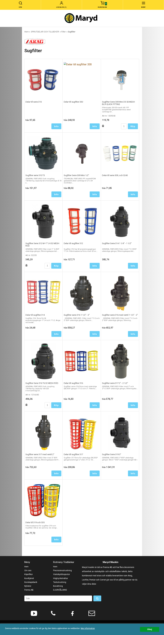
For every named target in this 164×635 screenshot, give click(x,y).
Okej (149, 629)
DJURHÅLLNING (60, 590)
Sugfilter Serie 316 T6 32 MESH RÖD (41, 383)
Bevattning (58, 586)
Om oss (27, 570)
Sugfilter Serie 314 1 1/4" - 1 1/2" (117, 243)
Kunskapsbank (30, 582)
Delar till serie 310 (33, 102)
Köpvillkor (28, 574)
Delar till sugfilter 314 (35, 315)
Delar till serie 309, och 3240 (115, 175)
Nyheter (27, 586)
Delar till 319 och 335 (35, 522)
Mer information (88, 628)
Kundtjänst (29, 578)
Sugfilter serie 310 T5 (35, 175)
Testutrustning (59, 582)
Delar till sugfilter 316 (73, 383)
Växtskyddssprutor (61, 574)
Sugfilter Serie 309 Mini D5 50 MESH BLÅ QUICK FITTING (118, 103)
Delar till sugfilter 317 (73, 454)
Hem (26, 31)
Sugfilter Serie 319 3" (111, 454)
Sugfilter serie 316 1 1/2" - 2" (77, 315)
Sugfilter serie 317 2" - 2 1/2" (115, 383)
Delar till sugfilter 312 (73, 243)
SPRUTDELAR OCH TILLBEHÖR (45, 31)
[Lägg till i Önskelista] (103, 125)
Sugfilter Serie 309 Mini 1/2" (76, 175)
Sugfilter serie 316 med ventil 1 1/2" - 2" (120, 315)
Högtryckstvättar (60, 578)
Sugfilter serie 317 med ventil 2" (39, 454)
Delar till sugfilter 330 (73, 102)
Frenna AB (28, 590)
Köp (133, 126)
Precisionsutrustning (62, 570)
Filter (63, 31)
